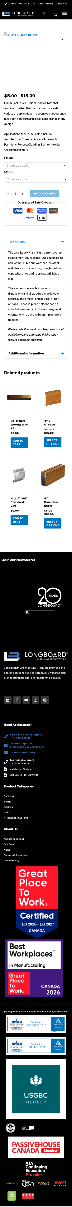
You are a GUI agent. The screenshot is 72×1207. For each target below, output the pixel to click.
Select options (52, 442)
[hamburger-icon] (64, 13)
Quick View (19, 413)
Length (9, 171)
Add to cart (44, 193)
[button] (56, 15)
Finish (8, 158)
